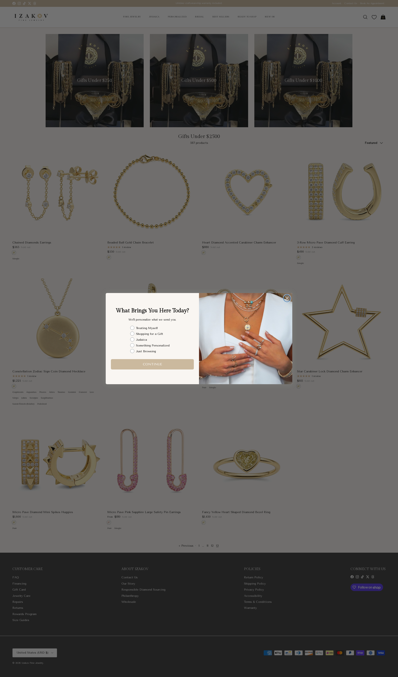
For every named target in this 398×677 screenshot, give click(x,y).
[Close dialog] (287, 298)
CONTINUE (152, 364)
